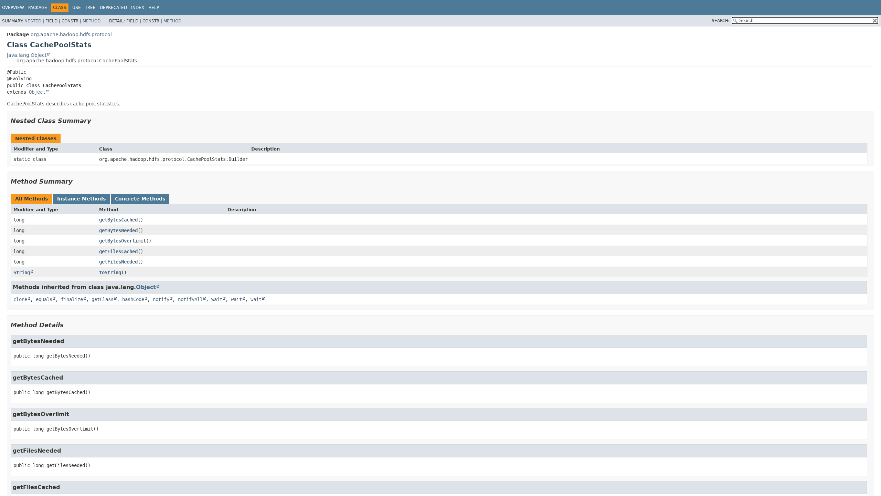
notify (161, 299)
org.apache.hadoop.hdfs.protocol (71, 34)
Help (153, 7)
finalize (72, 299)
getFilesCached (118, 251)
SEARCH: (721, 20)
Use (76, 7)
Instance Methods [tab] (81, 199)
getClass (103, 299)
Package (37, 7)
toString (110, 272)
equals (44, 299)
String (21, 272)
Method (91, 21)
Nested (32, 21)
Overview (13, 7)
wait (216, 299)
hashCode (133, 299)
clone (20, 299)
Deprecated (113, 7)
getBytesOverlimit (122, 241)
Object (37, 92)
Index (137, 7)
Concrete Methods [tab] (140, 199)
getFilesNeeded (118, 262)
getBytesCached (118, 220)
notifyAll (190, 299)
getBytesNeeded (118, 230)
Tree (90, 7)
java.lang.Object (26, 55)
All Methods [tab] (31, 199)
